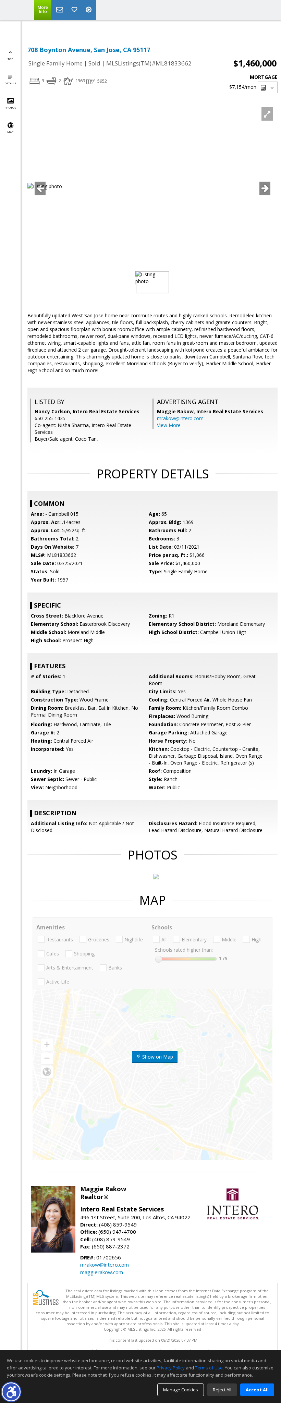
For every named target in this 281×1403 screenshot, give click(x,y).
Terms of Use (209, 1368)
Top (10, 59)
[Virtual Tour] (89, 10)
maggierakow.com (101, 1272)
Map (10, 132)
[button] (11, 1391)
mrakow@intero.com (180, 418)
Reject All (222, 1390)
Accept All (257, 1390)
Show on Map (157, 1056)
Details (10, 83)
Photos (10, 107)
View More (169, 425)
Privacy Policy (171, 1368)
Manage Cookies (180, 1390)
